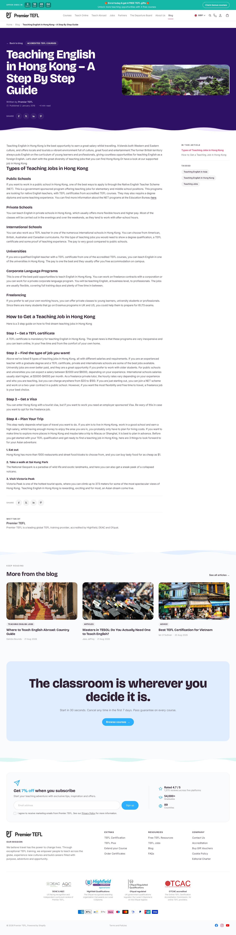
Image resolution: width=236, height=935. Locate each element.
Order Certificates (114, 853)
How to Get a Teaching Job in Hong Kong (203, 154)
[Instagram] (222, 925)
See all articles (219, 575)
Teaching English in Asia (195, 172)
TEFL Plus (110, 843)
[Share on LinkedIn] (34, 116)
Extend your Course (115, 848)
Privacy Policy (88, 813)
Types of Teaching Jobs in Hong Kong (202, 150)
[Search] (210, 15)
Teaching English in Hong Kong (199, 178)
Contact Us (198, 837)
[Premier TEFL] (44, 834)
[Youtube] (228, 925)
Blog (17, 24)
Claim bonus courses (216, 5)
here (153, 197)
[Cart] (227, 15)
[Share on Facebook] (19, 116)
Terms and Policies (118, 925)
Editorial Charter (201, 858)
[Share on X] (26, 116)
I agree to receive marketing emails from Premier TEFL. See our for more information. (67, 813)
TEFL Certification (114, 837)
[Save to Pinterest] (41, 116)
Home (9, 24)
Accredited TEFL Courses (41, 43)
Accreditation (200, 843)
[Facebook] (216, 925)
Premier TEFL (20, 925)
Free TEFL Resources (160, 837)
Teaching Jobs (191, 184)
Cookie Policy (200, 853)
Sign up (130, 805)
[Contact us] (215, 15)
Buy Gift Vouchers (202, 848)
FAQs (151, 853)
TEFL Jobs (154, 843)
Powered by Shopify (36, 925)
